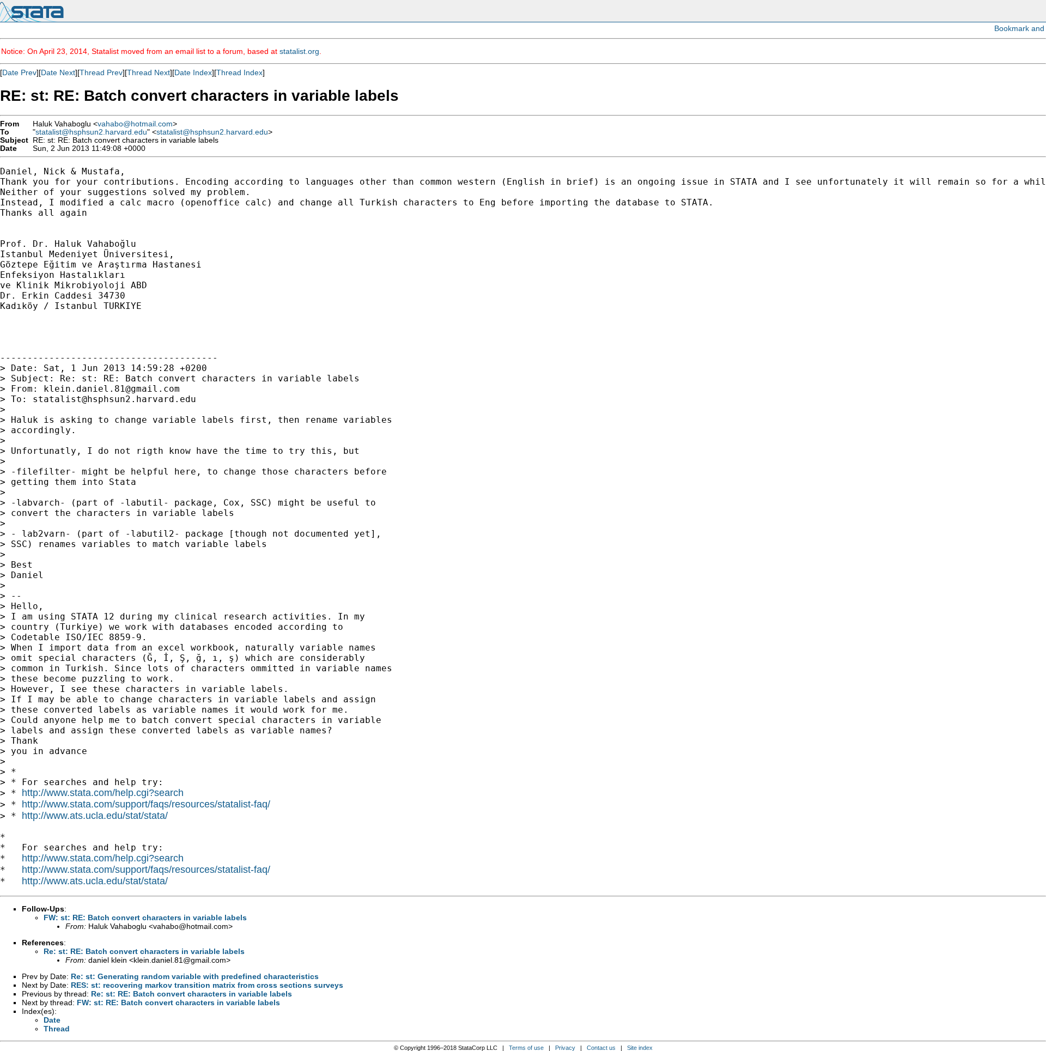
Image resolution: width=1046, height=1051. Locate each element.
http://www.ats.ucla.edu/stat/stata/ (95, 815)
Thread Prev (101, 72)
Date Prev (19, 72)
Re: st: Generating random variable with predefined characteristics (195, 976)
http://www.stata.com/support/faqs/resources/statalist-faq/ (146, 804)
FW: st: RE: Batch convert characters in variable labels (145, 917)
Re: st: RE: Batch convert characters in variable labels (144, 951)
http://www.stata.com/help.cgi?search (103, 792)
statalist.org (299, 51)
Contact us (601, 1047)
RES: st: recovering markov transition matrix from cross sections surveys (207, 985)
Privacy (565, 1047)
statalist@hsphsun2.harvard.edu (91, 132)
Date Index (193, 72)
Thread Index (239, 72)
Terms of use (526, 1047)
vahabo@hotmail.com (135, 124)
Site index (640, 1047)
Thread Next (148, 72)
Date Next (58, 72)
